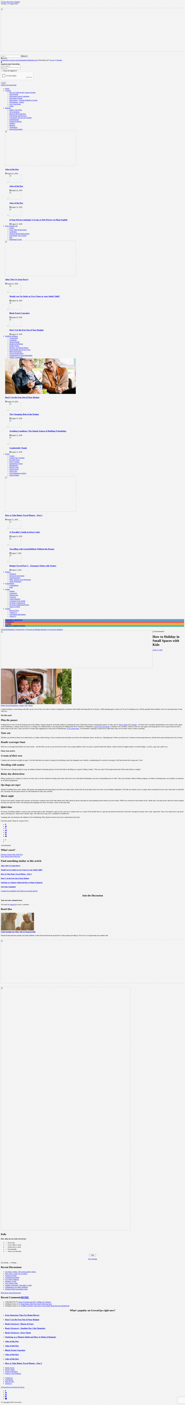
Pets (10, 237)
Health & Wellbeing (16, 344)
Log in (52, 60)
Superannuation (14, 578)
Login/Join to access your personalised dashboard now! (20, 60)
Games (7, 589)
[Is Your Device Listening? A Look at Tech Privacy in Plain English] (15, 216)
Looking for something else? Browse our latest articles (19, 891)
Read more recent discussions (11, 1293)
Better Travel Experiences (9, 705)
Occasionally (12, 1249)
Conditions (13, 340)
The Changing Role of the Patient (24, 414)
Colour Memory (14, 599)
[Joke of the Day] (40, 165)
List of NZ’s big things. (102, 726)
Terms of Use (9, 1368)
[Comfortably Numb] (15, 444)
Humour (12, 125)
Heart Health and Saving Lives (19, 350)
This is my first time (14, 1251)
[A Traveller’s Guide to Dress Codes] (15, 528)
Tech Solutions (14, 112)
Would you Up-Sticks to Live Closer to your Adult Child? (34, 296)
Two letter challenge (12, 1279)
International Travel (16, 464)
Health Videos (14, 346)
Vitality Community (16, 357)
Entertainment (14, 120)
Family (11, 228)
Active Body (13, 338)
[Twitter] (6, 1393)
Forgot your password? (8, 85)
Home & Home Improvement (19, 234)
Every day (11, 1243)
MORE (25, 1297)
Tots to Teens (123, 725)
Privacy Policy (10, 1370)
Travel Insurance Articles (17, 473)
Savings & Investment (16, 576)
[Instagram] (6, 1397)
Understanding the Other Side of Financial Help (18, 932)
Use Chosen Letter (11, 1283)
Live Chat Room (15, 104)
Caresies (134, 725)
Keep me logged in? (10, 71)
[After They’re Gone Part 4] (40, 275)
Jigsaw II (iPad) (14, 607)
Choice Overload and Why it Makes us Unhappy (34, 1302)
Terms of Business (11, 1372)
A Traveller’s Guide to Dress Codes (24, 532)
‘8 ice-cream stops (73, 728)
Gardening (13, 232)
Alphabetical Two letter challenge (16, 1287)
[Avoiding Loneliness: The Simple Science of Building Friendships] (15, 427)
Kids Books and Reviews (18, 116)
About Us (12, 616)
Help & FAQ (9, 1382)
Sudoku (12, 591)
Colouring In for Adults (17, 601)
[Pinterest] (6, 1395)
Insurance (12, 574)
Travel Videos (14, 475)
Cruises (11, 456)
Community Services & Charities (20, 118)
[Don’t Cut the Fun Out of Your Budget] (15, 326)
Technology (13, 127)
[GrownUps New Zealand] (10, 2)
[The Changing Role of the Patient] (15, 410)
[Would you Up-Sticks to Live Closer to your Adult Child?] (15, 292)
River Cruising (14, 462)
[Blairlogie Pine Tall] (65, 1230)
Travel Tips (13, 471)
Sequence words (10, 1281)
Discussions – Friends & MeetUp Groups (23, 100)
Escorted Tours (14, 460)
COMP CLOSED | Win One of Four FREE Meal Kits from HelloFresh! (45, 1306)
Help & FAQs (14, 610)
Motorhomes (13, 465)
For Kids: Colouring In (17, 603)
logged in (13, 904)
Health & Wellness (11, 336)
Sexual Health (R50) (16, 353)
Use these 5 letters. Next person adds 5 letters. (20, 1272)
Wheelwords (13, 595)
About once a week (14, 1247)
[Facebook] (5, 1391)
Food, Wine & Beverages (18, 230)
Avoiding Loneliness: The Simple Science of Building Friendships (37, 431)
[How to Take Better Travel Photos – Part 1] (40, 511)
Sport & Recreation (15, 129)
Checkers (12, 597)
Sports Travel (13, 469)
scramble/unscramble (12, 1277)
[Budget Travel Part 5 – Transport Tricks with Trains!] (15, 562)
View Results (92, 1259)
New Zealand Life (11, 226)
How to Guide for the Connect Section (22, 92)
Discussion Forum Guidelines (19, 96)
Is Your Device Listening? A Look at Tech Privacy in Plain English (38, 220)
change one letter (11, 1276)
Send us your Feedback (13, 1373)
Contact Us (13, 612)
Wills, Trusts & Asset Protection (20, 580)
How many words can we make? (16, 1274)
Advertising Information (17, 614)
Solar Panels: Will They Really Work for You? (36, 1304)
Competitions (9, 583)
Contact (7, 609)
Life (26, 705)
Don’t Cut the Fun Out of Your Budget (26, 330)
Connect (8, 90)
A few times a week (14, 1245)
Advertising (9, 1380)
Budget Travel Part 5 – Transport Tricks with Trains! (32, 566)
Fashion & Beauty (15, 121)
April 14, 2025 (158, 650)
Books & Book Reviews (17, 114)
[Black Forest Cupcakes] (15, 309)
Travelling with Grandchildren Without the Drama (31, 549)
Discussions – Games (16, 102)
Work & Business (15, 581)
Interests (8, 108)
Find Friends (13, 94)
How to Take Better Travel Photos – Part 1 (24, 515)
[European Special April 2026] (77, 668)
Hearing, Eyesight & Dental (18, 348)
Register (59, 60)
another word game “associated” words (18, 1285)
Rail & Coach (14, 467)
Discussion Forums (15, 98)
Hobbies (12, 123)
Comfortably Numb (18, 448)
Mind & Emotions (15, 352)
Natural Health (14, 342)
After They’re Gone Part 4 (16, 279)
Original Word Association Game (16, 1289)
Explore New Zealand (16, 458)
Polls (11, 587)
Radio (11, 106)
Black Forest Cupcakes (19, 313)
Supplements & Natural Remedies (20, 355)
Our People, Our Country (18, 236)
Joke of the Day (12, 169)
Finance (7, 572)
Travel (7, 454)
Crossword (13, 593)
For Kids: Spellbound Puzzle (19, 605)
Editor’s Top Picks (15, 110)
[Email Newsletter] (6, 1399)
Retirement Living (15, 239)
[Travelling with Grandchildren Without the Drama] (15, 545)
